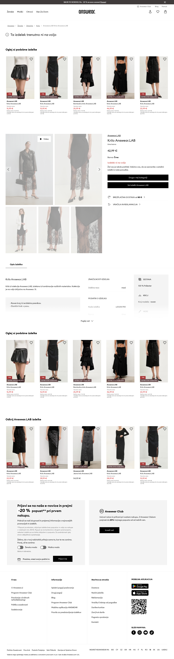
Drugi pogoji (56, 593)
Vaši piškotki (51, 650)
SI (150, 650)
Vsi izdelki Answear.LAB (138, 185)
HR (130, 650)
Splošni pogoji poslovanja (62, 588)
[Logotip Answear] (87, 12)
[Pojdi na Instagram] (139, 632)
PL (142, 650)
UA (158, 650)
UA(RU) (164, 650)
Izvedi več (109, 530)
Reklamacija (97, 597)
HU (134, 650)
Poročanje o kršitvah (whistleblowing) (20, 598)
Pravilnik (27, 650)
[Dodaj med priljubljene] (31, 59)
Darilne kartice (97, 607)
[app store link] (139, 592)
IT (138, 650)
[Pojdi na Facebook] (133, 632)
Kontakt (95, 622)
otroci (29, 11)
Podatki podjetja (38, 650)
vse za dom (42, 11)
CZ (121, 650)
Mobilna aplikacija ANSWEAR (64, 607)
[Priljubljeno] (157, 11)
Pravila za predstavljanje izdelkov (66, 612)
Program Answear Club (21, 593)
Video (46, 139)
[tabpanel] (87, 296)
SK (154, 650)
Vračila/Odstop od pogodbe (104, 602)
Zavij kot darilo (98, 612)
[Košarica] (165, 11)
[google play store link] (139, 586)
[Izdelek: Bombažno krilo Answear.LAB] (87, 77)
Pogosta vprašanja (99, 617)
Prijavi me (62, 559)
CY (117, 650)
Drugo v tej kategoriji (138, 177)
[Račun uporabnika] (150, 11)
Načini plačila (97, 593)
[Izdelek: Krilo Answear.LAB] (20, 77)
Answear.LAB (114, 135)
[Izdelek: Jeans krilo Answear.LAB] (87, 447)
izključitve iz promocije (31, 535)
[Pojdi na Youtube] (145, 632)
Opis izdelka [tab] (16, 264)
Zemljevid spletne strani (67, 650)
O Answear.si (17, 588)
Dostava (95, 588)
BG (112, 650)
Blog (53, 597)
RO (146, 650)
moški (20, 11)
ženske (10, 11)
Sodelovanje (16, 609)
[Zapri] (165, 2)
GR (125, 650)
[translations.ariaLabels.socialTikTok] (151, 632)
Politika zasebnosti (19, 604)
